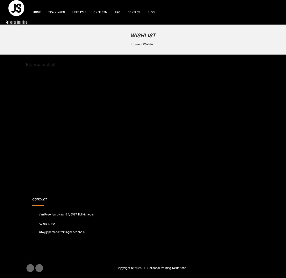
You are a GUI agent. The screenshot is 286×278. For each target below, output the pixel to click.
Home (135, 44)
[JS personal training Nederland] (16, 12)
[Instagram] (39, 268)
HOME (37, 12)
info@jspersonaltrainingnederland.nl (62, 232)
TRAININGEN (56, 12)
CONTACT (134, 12)
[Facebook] (30, 268)
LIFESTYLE (79, 12)
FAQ (117, 12)
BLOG (151, 12)
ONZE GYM (100, 12)
